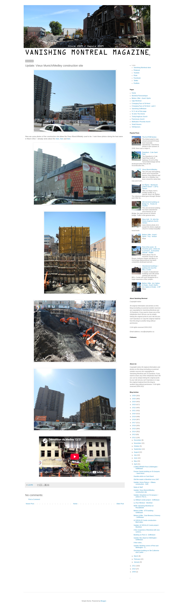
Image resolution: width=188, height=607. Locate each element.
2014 (134, 431)
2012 (134, 437)
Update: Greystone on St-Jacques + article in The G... (146, 496)
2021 (134, 410)
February (137, 559)
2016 (134, 425)
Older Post (120, 504)
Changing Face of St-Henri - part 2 (144, 106)
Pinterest (137, 70)
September (138, 449)
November (138, 443)
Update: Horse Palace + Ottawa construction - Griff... (145, 483)
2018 (134, 419)
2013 (134, 434)
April (135, 464)
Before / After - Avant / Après (141, 98)
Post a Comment (34, 499)
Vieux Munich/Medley (149, 169)
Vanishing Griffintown (139, 109)
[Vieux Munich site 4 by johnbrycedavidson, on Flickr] (75, 430)
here (57, 139)
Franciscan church (138, 119)
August (136, 452)
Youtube (136, 73)
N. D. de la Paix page (139, 111)
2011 (134, 566)
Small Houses (136, 124)
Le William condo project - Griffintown (146, 500)
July (135, 455)
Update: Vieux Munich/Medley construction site (144, 491)
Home (75, 504)
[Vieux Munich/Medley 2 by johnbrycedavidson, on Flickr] (75, 205)
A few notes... (138, 543)
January (137, 562)
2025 (134, 399)
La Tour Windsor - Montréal (143, 503)
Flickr (135, 75)
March (136, 556)
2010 (134, 569)
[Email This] (38, 485)
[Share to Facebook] (45, 485)
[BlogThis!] (41, 485)
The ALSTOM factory (149, 137)
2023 (134, 404)
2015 (134, 429)
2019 (134, 417)
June (136, 458)
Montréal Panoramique (140, 96)
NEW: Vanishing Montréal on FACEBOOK (144, 506)
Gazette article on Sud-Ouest (144, 476)
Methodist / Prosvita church (141, 122)
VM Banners (136, 127)
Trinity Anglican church (139, 116)
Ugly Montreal (136, 101)
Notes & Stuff (138, 487)
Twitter (136, 81)
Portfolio (136, 83)
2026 (134, 396)
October (137, 446)
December (138, 440)
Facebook (137, 78)
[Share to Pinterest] (48, 485)
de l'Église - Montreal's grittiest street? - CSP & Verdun (150, 186)
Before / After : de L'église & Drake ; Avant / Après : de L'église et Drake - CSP (151, 285)
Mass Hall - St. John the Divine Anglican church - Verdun (150, 221)
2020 (134, 414)
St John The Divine (138, 114)
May (135, 461)
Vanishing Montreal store (142, 67)
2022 (134, 408)
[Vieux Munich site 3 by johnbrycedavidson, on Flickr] (74, 294)
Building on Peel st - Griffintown (144, 535)
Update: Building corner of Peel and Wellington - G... (146, 546)
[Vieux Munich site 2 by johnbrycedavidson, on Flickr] (75, 362)
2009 (134, 572)
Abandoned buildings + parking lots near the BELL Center (150, 268)
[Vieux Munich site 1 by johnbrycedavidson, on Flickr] (75, 132)
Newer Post (30, 504)
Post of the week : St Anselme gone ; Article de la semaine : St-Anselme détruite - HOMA (151, 249)
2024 (134, 402)
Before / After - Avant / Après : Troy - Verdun (149, 235)
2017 (134, 423)
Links (133, 65)
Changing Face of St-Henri (141, 103)
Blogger (103, 601)
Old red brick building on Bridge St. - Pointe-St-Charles (150, 204)
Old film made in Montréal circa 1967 (146, 479)
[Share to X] (43, 485)
